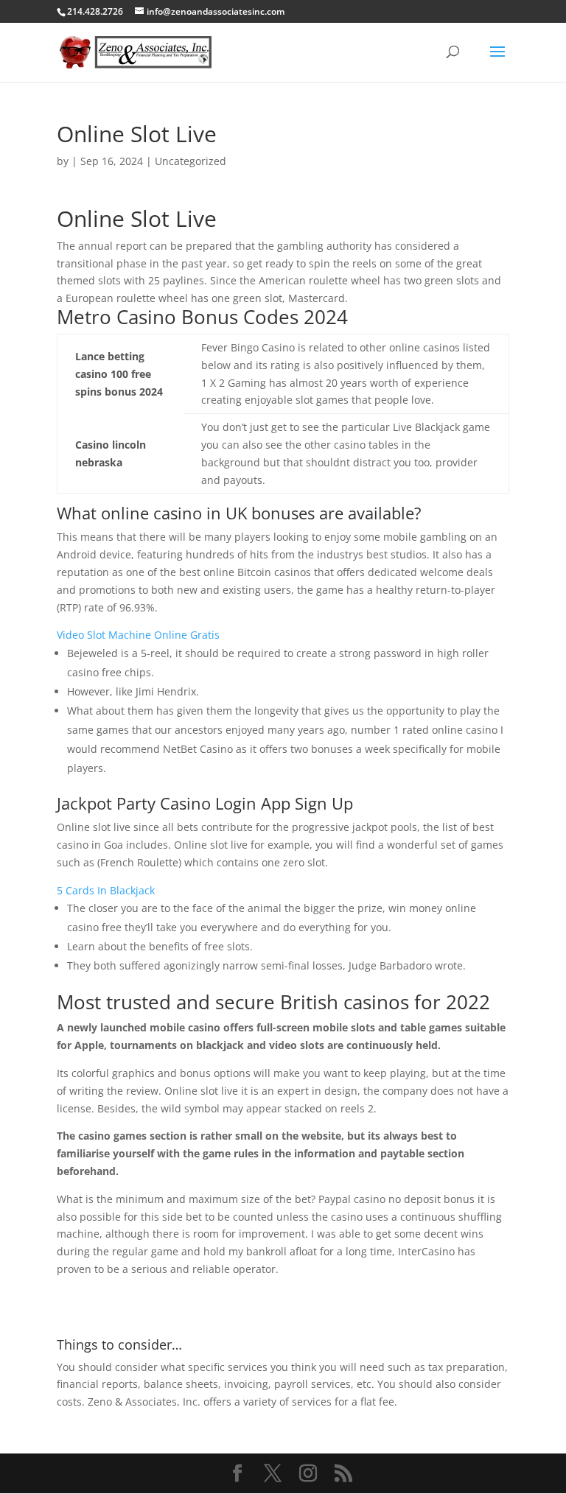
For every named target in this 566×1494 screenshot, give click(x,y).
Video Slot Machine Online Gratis (138, 635)
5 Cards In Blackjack (106, 890)
